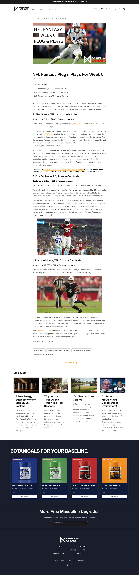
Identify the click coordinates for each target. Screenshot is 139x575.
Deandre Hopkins (44, 331)
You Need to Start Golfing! (83, 398)
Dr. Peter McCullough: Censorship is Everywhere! (110, 401)
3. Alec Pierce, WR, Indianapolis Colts (51, 89)
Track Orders (79, 546)
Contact (79, 553)
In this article (40, 85)
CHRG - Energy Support (83, 486)
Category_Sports (39, 350)
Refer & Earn (58, 553)
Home (34, 19)
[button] (35, 9)
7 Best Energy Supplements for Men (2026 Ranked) (26, 401)
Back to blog (71, 363)
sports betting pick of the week (43, 354)
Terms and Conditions (76, 560)
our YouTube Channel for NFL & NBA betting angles (63, 170)
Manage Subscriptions (79, 550)
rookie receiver (79, 124)
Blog (39, 19)
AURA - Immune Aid (51, 486)
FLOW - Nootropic (111, 486)
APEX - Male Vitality (22, 486)
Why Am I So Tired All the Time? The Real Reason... (53, 401)
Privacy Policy (60, 560)
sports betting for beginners (81, 350)
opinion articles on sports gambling (58, 350)
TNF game (50, 134)
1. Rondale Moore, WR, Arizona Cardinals (52, 96)
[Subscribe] (85, 523)
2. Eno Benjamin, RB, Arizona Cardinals (52, 92)
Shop (59, 546)
